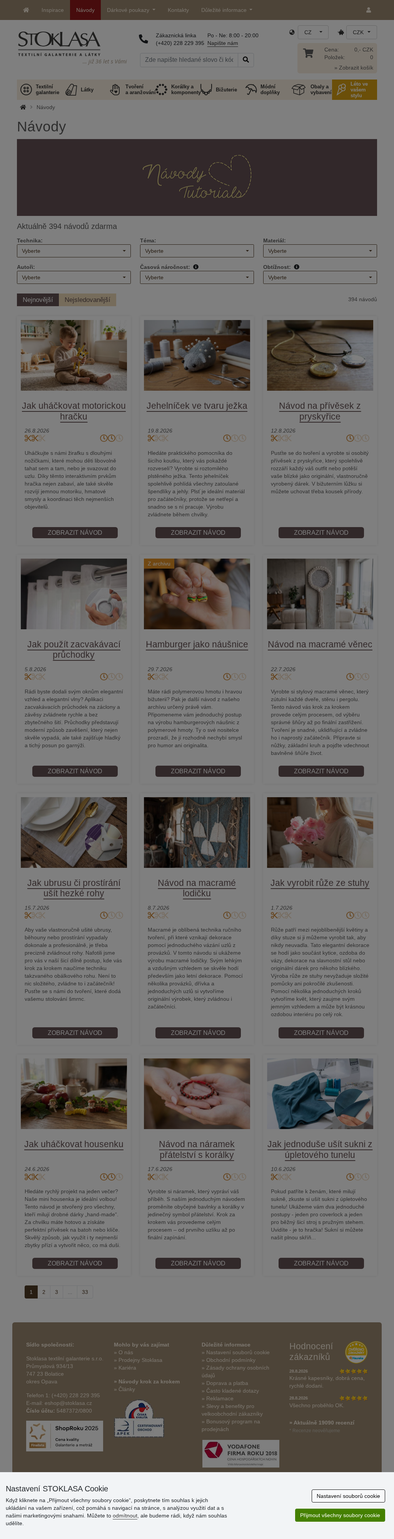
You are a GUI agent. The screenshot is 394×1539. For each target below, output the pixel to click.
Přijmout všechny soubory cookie (340, 1515)
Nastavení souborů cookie (348, 1496)
